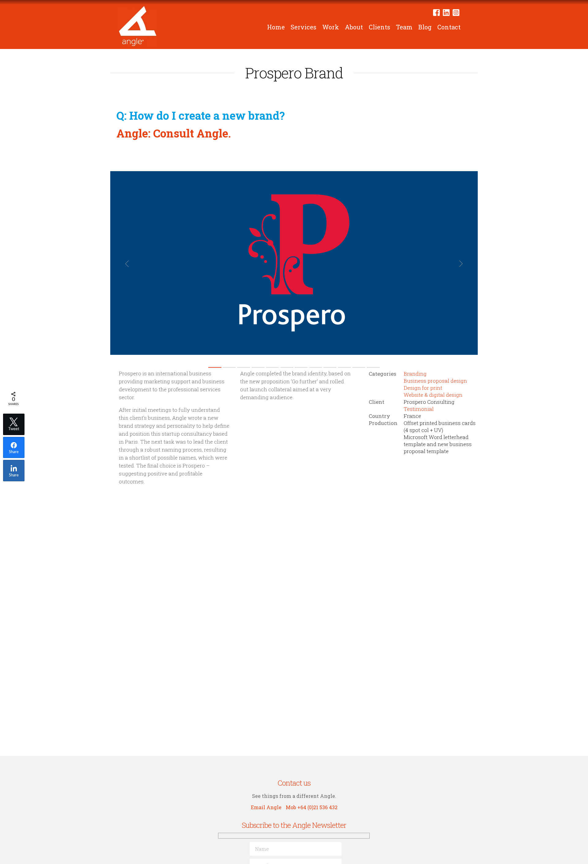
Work (330, 27)
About (354, 27)
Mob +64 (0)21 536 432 (311, 807)
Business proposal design (435, 380)
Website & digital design (433, 394)
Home (276, 27)
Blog (425, 27)
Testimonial (419, 408)
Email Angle (266, 807)
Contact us (294, 783)
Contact (449, 27)
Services (303, 27)
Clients (379, 27)
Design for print (423, 387)
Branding (415, 373)
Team (404, 27)
